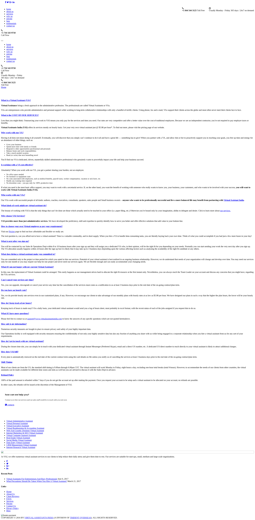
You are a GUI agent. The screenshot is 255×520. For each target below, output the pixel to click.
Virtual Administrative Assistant (19, 421)
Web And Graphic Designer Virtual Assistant (25, 430)
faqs (8, 21)
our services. (225, 211)
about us (9, 11)
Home (3, 87)
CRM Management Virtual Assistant (21, 445)
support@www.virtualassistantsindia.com (44, 319)
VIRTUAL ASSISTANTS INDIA (38, 518)
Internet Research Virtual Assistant (20, 447)
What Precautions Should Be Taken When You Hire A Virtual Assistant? (36, 481)
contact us (10, 26)
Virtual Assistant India (234, 200)
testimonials (11, 23)
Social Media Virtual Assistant (19, 440)
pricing (9, 19)
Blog (8, 511)
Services (9, 501)
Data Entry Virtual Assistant (18, 442)
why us (9, 16)
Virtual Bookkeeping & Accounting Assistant (25, 428)
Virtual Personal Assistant (17, 423)
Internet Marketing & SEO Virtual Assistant (24, 433)
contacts (10, 405)
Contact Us (11, 506)
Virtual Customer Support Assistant (21, 435)
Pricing (12, 231)
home (8, 9)
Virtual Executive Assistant (17, 426)
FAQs (8, 499)
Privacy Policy (12, 508)
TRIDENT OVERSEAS (80, 518)
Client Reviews (12, 496)
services (9, 14)
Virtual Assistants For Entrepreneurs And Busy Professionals (31, 479)
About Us (10, 494)
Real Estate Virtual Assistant (18, 438)
